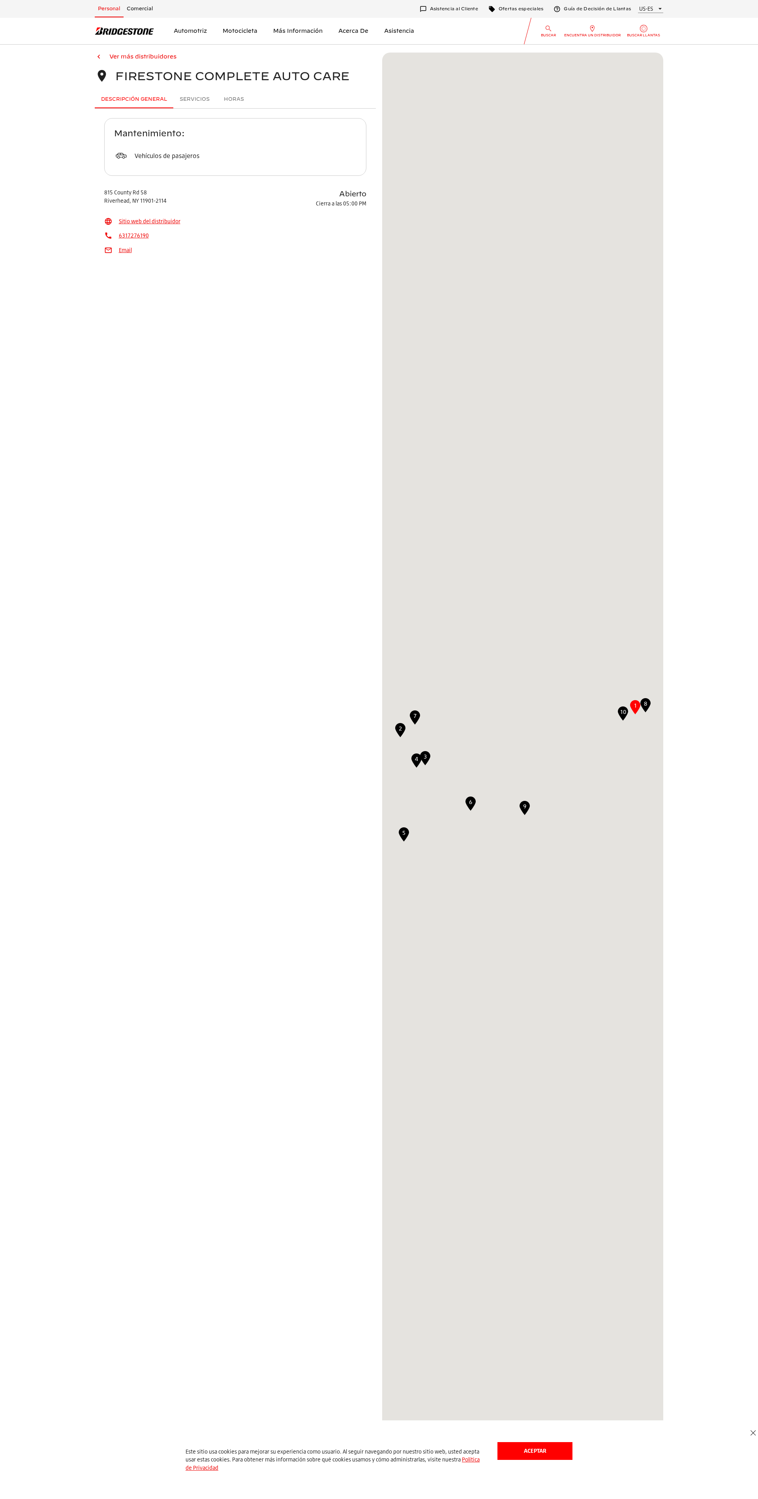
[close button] (753, 1433)
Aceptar (535, 1450)
